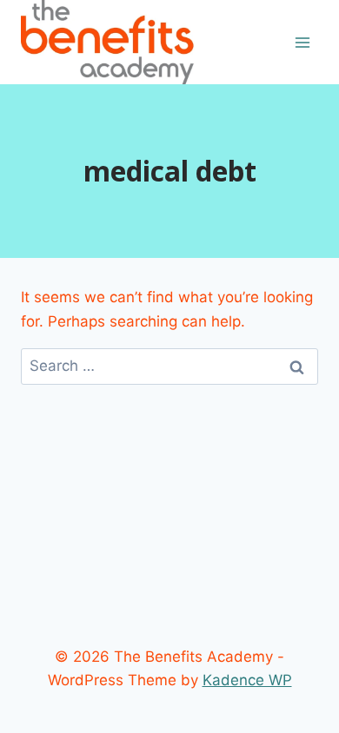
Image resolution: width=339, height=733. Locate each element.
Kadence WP (247, 680)
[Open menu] (302, 42)
